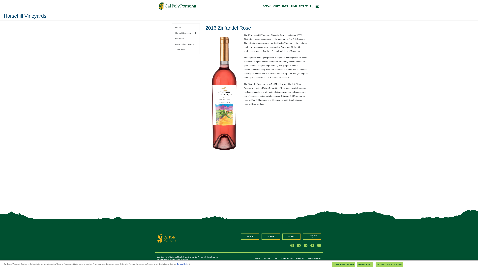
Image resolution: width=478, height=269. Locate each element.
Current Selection (183, 33)
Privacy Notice (182, 264)
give (294, 6)
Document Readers (314, 258)
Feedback (266, 258)
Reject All (365, 264)
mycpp (303, 6)
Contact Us (312, 236)
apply (266, 6)
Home (178, 27)
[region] (239, 264)
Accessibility (300, 258)
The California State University (177, 259)
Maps (271, 236)
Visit (291, 236)
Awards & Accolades (184, 44)
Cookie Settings (287, 258)
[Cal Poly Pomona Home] (177, 6)
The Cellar (180, 50)
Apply (250, 236)
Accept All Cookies (389, 264)
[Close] (474, 264)
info (285, 6)
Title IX (257, 258)
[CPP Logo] (166, 238)
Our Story (179, 39)
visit (276, 6)
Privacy (275, 258)
